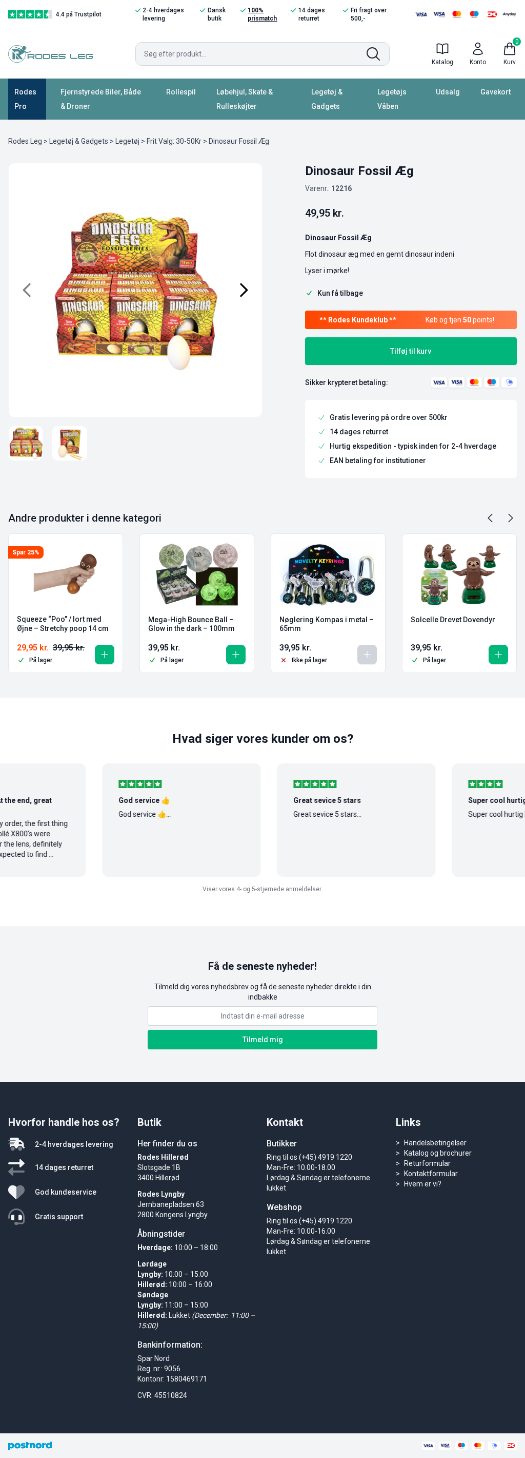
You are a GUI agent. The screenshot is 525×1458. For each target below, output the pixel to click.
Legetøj (127, 141)
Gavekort (495, 92)
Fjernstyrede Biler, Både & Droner (100, 99)
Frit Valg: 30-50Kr (174, 141)
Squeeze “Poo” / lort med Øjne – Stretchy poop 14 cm (63, 623)
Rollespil (181, 92)
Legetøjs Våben (392, 99)
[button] (104, 654)
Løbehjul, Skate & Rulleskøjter (244, 99)
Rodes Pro (25, 99)
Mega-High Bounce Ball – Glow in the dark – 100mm (191, 624)
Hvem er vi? (422, 1184)
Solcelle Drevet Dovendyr (453, 620)
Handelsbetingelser (435, 1143)
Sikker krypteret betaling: (346, 382)
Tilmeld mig (263, 1039)
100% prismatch (262, 14)
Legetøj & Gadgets (326, 99)
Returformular (427, 1163)
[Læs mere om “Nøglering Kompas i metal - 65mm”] (367, 654)
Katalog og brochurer (438, 1153)
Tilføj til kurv (410, 351)
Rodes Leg (25, 141)
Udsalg (448, 92)
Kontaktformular (431, 1173)
